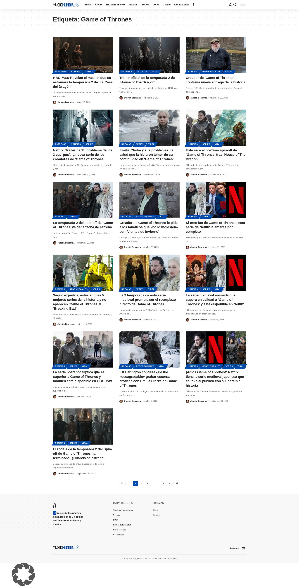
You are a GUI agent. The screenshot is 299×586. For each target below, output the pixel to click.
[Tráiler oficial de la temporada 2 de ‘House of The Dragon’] (149, 55)
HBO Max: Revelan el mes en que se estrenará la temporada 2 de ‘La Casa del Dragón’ (83, 82)
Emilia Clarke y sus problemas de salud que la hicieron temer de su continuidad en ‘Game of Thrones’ (146, 154)
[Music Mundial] (66, 5)
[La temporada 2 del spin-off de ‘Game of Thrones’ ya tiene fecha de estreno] (83, 200)
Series (89, 72)
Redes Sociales (211, 72)
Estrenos (60, 72)
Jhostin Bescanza (65, 102)
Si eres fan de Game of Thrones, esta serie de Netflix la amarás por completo (215, 227)
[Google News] (243, 548)
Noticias (76, 72)
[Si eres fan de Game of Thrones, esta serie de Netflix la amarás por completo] (216, 200)
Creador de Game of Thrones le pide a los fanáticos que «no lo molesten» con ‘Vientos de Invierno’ (148, 227)
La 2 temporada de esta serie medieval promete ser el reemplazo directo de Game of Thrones (147, 299)
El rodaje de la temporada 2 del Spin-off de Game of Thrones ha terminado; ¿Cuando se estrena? (82, 453)
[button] (193, 4)
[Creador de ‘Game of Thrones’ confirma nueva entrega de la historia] (216, 55)
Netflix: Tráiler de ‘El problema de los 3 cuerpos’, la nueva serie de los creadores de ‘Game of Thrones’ (82, 154)
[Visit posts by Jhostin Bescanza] (54, 102)
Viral (155, 72)
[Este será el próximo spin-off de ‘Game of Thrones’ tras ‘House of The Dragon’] (216, 128)
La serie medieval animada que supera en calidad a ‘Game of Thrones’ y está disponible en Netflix (215, 299)
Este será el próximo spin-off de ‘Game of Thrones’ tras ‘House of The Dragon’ (215, 154)
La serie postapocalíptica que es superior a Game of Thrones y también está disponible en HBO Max (82, 376)
